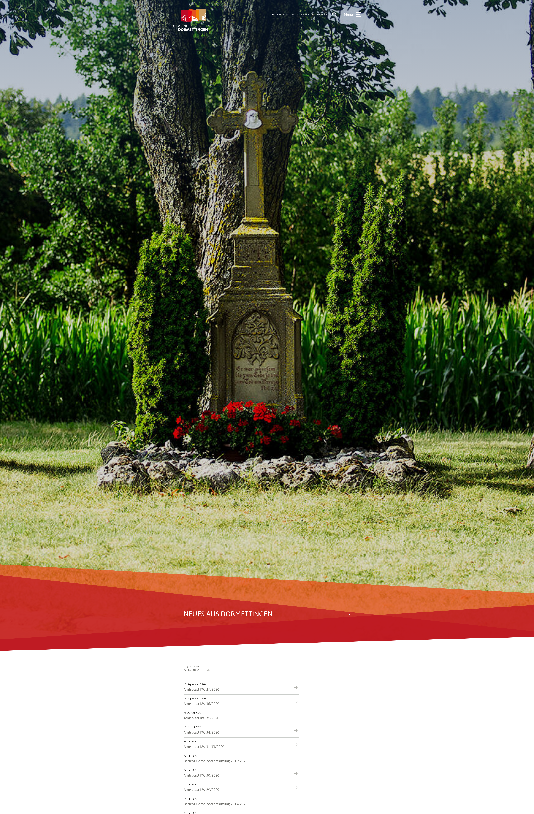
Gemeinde (305, 14)
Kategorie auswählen (191, 666)
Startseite (290, 14)
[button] (197, 669)
